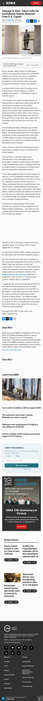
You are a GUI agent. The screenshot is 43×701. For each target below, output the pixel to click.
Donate (36, 3)
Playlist (6, 679)
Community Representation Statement (27, 671)
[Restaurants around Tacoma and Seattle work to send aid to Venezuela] (12, 577)
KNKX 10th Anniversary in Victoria (21, 512)
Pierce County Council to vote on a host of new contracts (11, 550)
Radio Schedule (9, 675)
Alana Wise (11, 20)
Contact (6, 661)
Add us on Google (32, 65)
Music (9, 456)
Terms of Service (28, 677)
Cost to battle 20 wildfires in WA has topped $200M (21, 408)
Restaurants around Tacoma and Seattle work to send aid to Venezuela (12, 590)
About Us (7, 657)
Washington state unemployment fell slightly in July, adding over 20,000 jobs (20, 425)
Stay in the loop (21, 465)
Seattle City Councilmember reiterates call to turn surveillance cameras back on (30, 551)
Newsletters (8, 688)
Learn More (21, 526)
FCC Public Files (27, 686)
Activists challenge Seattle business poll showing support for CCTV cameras (21, 435)
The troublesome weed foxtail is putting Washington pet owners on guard (17, 416)
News (18, 456)
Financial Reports (28, 666)
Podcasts (7, 683)
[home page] (11, 4)
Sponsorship (26, 661)
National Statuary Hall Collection (14, 274)
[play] (3, 698)
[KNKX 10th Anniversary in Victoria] (21, 491)
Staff (6, 666)
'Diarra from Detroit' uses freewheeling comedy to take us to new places (30, 579)
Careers (25, 657)
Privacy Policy (27, 468)
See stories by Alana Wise (12, 350)
